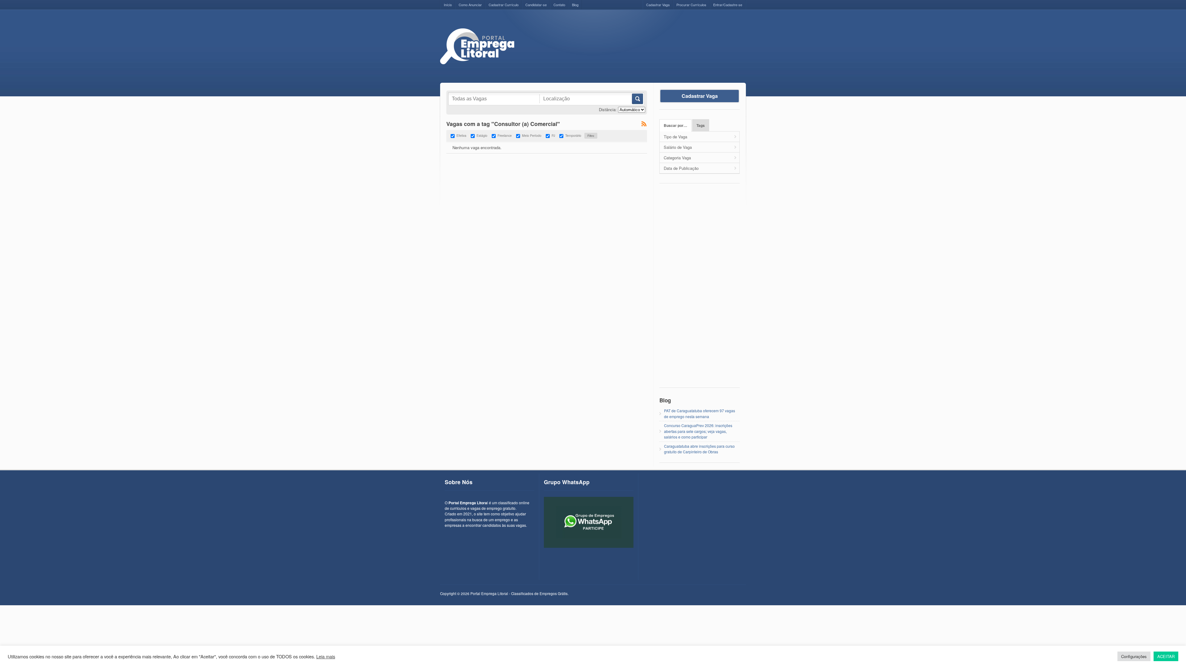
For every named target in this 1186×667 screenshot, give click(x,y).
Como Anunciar (470, 4)
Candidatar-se (536, 4)
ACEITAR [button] (1166, 656)
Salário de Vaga (678, 147)
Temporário (573, 135)
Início (448, 4)
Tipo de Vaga (675, 137)
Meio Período (531, 135)
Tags (700, 125)
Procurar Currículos (691, 4)
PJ (553, 135)
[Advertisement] (633, 42)
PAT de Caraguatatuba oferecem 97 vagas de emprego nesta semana (699, 413)
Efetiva (461, 135)
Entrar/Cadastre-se (727, 4)
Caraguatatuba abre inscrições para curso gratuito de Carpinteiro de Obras (699, 448)
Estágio (482, 135)
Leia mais (325, 656)
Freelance (505, 135)
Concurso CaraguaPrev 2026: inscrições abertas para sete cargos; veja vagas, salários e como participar (698, 431)
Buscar (637, 99)
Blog (575, 4)
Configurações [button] (1134, 656)
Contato (559, 4)
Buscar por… (675, 125)
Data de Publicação (681, 168)
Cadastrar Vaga (658, 4)
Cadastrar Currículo (504, 4)
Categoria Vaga (677, 158)
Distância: (608, 109)
